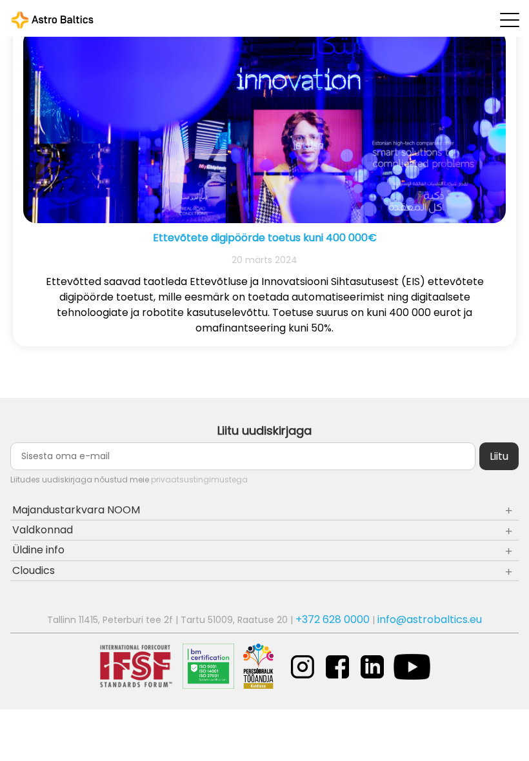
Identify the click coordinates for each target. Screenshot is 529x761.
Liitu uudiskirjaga (264, 430)
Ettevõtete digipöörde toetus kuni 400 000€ (265, 237)
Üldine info (38, 549)
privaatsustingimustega (199, 479)
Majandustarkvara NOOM (76, 509)
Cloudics (33, 570)
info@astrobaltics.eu (429, 619)
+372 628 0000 (332, 619)
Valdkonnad (42, 529)
